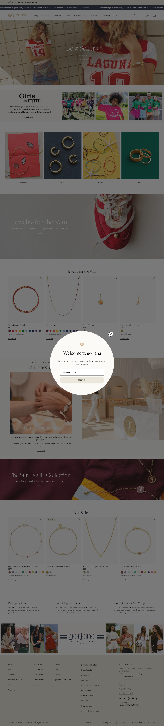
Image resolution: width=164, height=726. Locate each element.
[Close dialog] (111, 334)
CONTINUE (82, 380)
